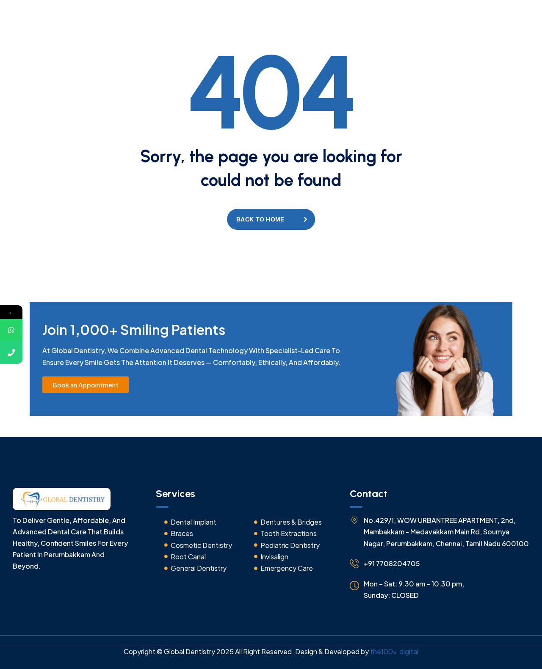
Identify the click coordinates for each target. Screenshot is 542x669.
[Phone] (11, 352)
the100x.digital (394, 651)
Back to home (260, 219)
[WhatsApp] (11, 330)
